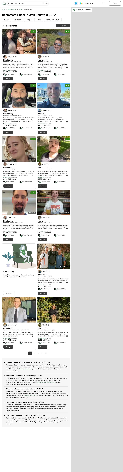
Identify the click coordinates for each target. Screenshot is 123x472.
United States (12, 9)
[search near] (9, 3)
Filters (39, 20)
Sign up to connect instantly (45, 382)
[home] (4, 9)
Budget (29, 20)
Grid (7, 20)
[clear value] (43, 3)
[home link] (4, 3)
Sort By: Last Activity (52, 20)
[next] (46, 3)
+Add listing (63, 25)
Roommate (17, 20)
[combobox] (26, 3)
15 (42, 353)
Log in (115, 3)
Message (8, 78)
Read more (9, 293)
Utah (20, 9)
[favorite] (4, 31)
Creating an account (25, 369)
